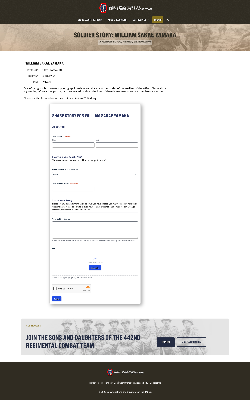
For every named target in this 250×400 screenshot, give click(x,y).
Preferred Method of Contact (65, 169)
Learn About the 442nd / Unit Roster (117, 42)
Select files (95, 268)
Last (97, 140)
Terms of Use (111, 382)
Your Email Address (65, 183)
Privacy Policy (96, 382)
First (54, 140)
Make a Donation (191, 342)
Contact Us (155, 382)
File (53, 248)
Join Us (166, 342)
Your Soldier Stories (61, 219)
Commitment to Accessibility (133, 382)
